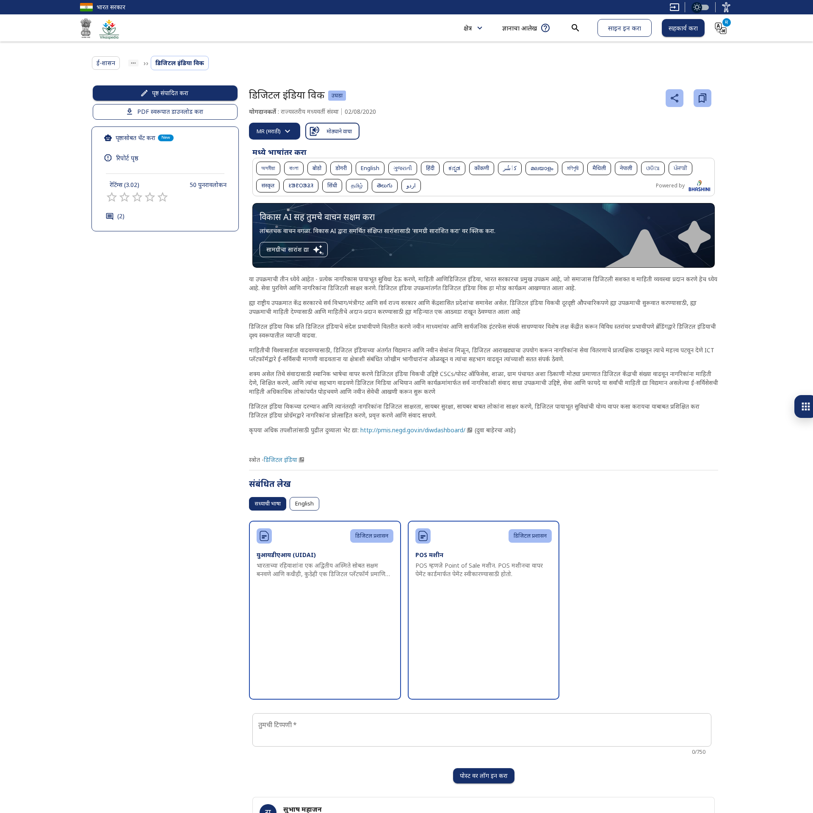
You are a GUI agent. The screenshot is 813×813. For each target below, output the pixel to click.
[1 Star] (111, 197)
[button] (268, 168)
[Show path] (133, 63)
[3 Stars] (137, 197)
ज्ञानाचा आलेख (519, 28)
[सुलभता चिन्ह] (726, 7)
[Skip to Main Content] (674, 7)
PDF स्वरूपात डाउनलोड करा (170, 111)
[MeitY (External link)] (86, 30)
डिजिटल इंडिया (280, 460)
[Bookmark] (702, 98)
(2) (120, 216)
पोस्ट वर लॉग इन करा (484, 776)
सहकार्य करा (683, 28)
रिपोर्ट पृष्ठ (127, 158)
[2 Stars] (124, 197)
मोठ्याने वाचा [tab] (339, 131)
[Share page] (674, 98)
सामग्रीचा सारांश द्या (287, 249)
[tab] (274, 131)
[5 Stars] (162, 197)
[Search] (575, 27)
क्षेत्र (468, 28)
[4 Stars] (150, 197)
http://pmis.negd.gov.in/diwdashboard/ (412, 430)
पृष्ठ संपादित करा (170, 93)
